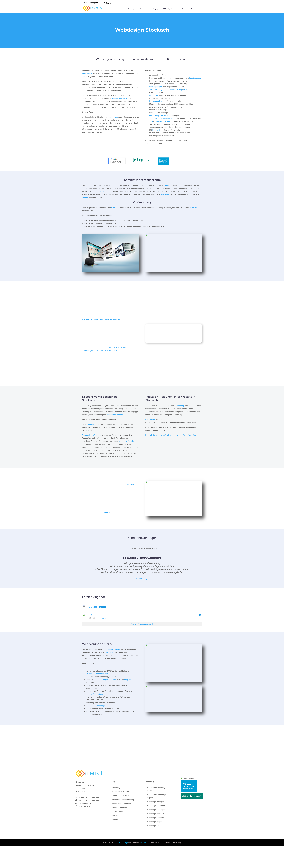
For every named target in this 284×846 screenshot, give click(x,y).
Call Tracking (157, 130)
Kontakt (193, 9)
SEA (151, 121)
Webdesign (131, 9)
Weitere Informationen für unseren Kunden (101, 319)
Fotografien (153, 95)
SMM (185, 90)
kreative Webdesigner (94, 694)
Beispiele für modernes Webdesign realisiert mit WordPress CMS (171, 435)
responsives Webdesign (116, 415)
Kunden (85, 197)
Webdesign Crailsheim (156, 806)
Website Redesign (119, 808)
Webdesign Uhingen (155, 826)
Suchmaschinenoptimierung (165, 118)
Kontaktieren (150, 419)
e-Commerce (143, 9)
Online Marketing (119, 812)
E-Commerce (166, 116)
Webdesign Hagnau (155, 822)
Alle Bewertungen (142, 579)
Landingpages (155, 9)
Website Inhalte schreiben (122, 796)
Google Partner (102, 191)
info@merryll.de (85, 803)
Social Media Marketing (172, 90)
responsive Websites (127, 441)
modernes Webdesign (120, 98)
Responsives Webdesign (92, 435)
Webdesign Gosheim (155, 818)
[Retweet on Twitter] (95, 618)
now (96, 615)
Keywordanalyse (156, 101)
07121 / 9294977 (92, 797)
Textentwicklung (155, 90)
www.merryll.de (85, 806)
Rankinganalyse (155, 87)
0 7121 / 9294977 (91, 3)
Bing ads (127, 680)
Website (107, 512)
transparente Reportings (95, 706)
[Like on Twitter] (99, 618)
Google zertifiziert (109, 680)
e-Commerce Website (120, 792)
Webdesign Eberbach (155, 814)
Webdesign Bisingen (155, 802)
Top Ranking (113, 117)
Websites (130, 484)
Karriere (184, 9)
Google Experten (113, 649)
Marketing (165, 194)
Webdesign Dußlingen (156, 810)
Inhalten (91, 424)
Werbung (115, 208)
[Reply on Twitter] (91, 618)
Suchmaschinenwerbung (164, 121)
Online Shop (154, 116)
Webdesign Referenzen (170, 9)
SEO (151, 118)
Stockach (167, 185)
